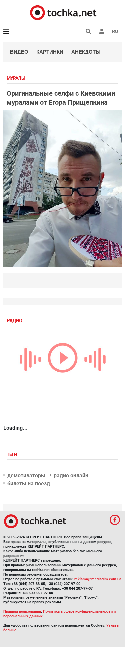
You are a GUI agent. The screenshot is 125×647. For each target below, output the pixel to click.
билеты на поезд (28, 483)
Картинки (49, 51)
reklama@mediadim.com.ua (97, 579)
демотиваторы (26, 475)
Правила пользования (22, 611)
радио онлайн (71, 475)
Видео (19, 51)
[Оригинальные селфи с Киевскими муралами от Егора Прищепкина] (62, 188)
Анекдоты (86, 51)
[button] (101, 31)
